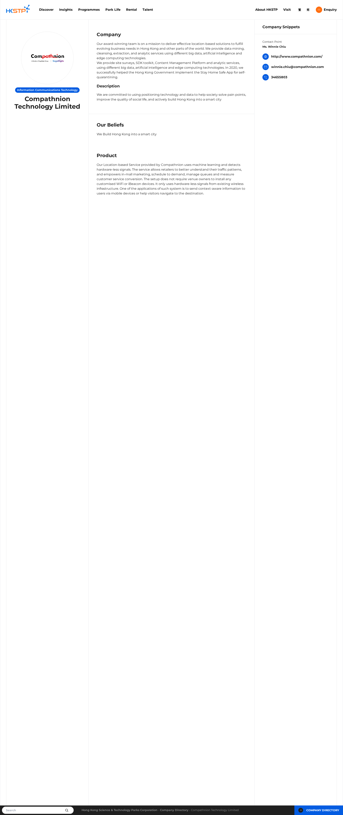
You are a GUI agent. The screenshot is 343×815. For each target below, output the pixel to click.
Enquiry (330, 10)
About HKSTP (266, 10)
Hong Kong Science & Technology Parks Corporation (119, 810)
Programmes (89, 10)
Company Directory (174, 810)
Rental (131, 10)
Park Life (112, 10)
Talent (148, 10)
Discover (46, 10)
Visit (287, 10)
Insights (66, 10)
